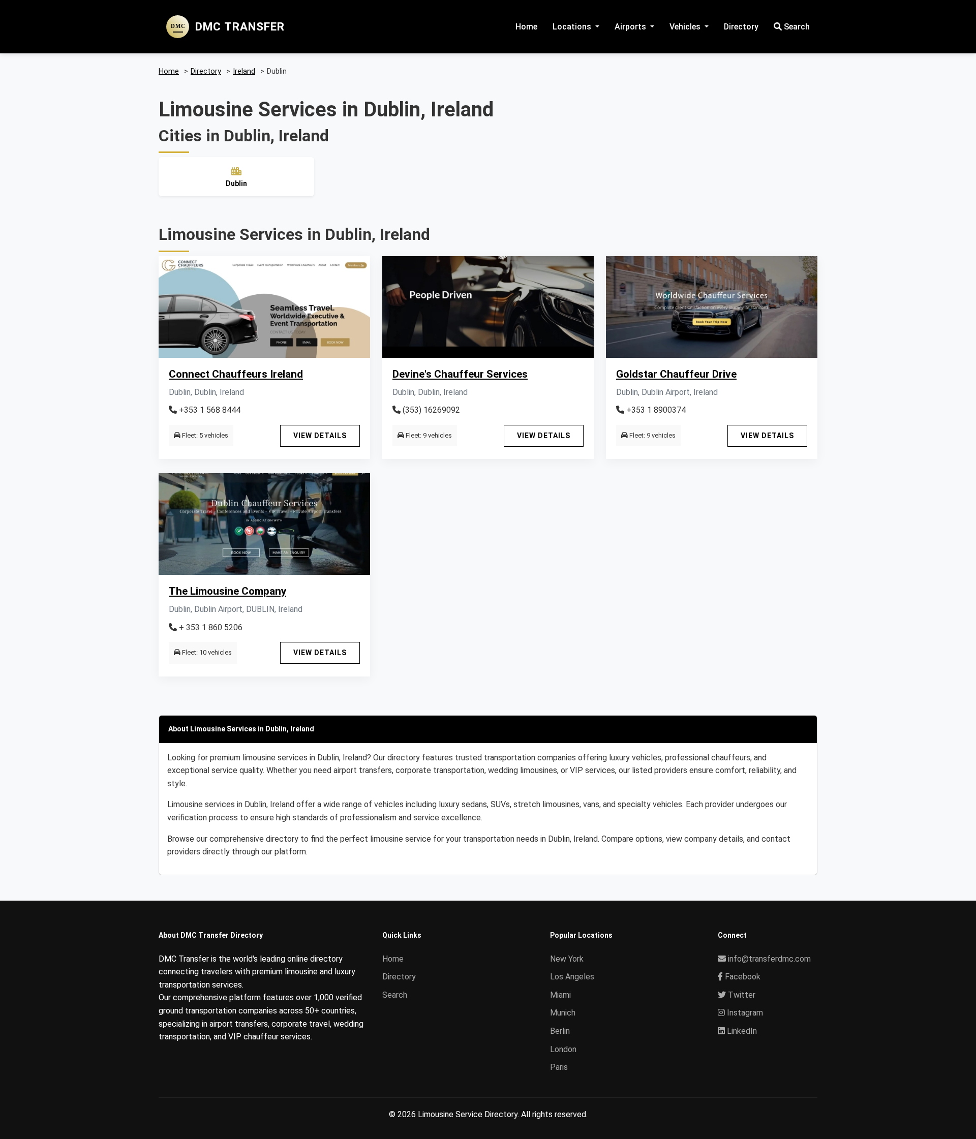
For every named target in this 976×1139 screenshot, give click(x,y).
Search (796, 27)
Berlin (560, 1031)
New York (567, 959)
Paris (559, 1067)
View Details (320, 436)
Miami (560, 995)
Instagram (744, 1013)
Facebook (741, 976)
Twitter (740, 995)
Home (526, 27)
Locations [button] (573, 27)
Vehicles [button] (686, 27)
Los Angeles (572, 976)
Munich (562, 1013)
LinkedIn (741, 1031)
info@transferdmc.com (769, 959)
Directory (741, 27)
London (563, 1049)
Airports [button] (631, 27)
